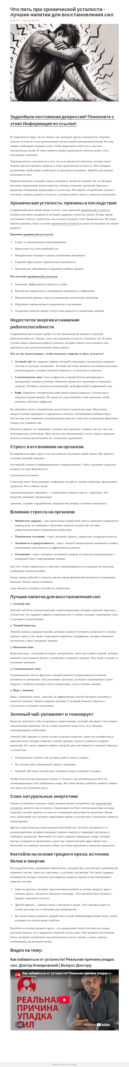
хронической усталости (95, 210)
